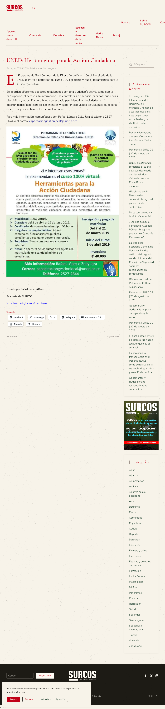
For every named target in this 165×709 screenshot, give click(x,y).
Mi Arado (134, 587)
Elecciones (135, 556)
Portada (125, 22)
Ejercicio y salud (138, 550)
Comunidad (135, 518)
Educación (135, 545)
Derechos (134, 539)
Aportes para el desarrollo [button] (12, 35)
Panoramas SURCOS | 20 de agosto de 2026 (141, 326)
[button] (33, 8)
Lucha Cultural (137, 576)
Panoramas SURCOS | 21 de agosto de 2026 (141, 296)
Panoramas (135, 593)
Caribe (132, 512)
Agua (132, 470)
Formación (135, 571)
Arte (131, 501)
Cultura (133, 528)
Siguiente (111, 336)
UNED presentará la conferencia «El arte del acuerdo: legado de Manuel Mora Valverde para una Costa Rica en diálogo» (140, 174)
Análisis (133, 486)
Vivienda (134, 640)
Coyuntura (135, 523)
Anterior (13, 336)
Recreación (135, 604)
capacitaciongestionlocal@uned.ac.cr (53, 121)
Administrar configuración (53, 699)
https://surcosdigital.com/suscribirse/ (26, 303)
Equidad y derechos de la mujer (80, 35)
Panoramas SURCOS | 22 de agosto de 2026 (141, 153)
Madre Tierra (99, 35)
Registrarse (45, 675)
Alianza (133, 475)
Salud (132, 609)
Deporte (133, 534)
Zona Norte (135, 646)
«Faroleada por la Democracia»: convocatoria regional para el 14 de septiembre (141, 199)
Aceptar (13, 699)
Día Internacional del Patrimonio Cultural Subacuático (140, 283)
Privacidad (97, 696)
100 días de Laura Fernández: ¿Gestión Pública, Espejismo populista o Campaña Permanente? (141, 229)
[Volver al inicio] (14, 8)
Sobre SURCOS (145, 22)
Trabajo (117, 35)
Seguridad (135, 615)
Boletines (134, 507)
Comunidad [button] (35, 35)
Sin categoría (49, 68)
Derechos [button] (58, 35)
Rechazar (29, 699)
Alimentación (136, 481)
